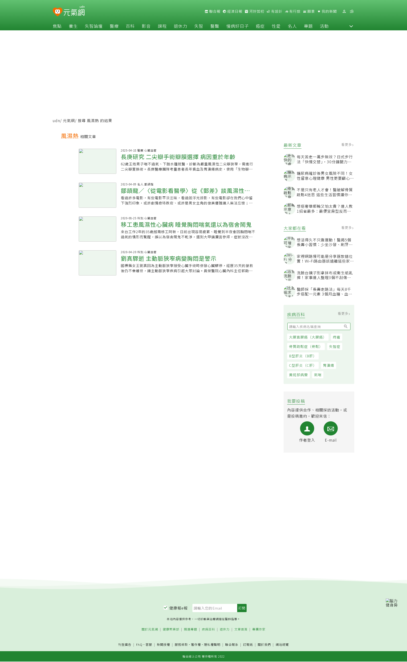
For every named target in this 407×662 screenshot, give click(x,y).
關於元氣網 (150, 629)
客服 (149, 644)
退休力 (180, 26)
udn (56, 120)
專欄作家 (258, 629)
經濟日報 (234, 11)
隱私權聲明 (212, 644)
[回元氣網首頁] (74, 11)
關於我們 (264, 644)
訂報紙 (248, 644)
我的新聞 (329, 11)
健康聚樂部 (171, 629)
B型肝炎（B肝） (303, 355)
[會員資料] (344, 11)
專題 (308, 26)
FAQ (139, 644)
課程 (162, 26)
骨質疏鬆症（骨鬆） (306, 346)
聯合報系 (231, 644)
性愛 (276, 26)
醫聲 (214, 26)
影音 (146, 26)
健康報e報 (178, 608)
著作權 (196, 644)
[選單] (351, 11)
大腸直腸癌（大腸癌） (308, 337)
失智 (198, 26)
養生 (73, 26)
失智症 (334, 346)
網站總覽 (282, 644)
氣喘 (318, 374)
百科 (130, 26)
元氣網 (69, 120)
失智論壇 (94, 26)
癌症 (260, 26)
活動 (324, 26)
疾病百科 (208, 629)
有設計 (276, 11)
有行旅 (294, 11)
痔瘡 (336, 337)
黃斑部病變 (298, 374)
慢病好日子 (237, 26)
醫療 (114, 26)
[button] (351, 26)
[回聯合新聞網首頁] (57, 12)
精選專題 (190, 629)
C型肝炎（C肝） (303, 365)
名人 (292, 26)
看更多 (347, 144)
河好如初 (256, 11)
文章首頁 (241, 629)
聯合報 (214, 11)
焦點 (57, 26)
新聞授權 (163, 644)
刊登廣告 (124, 644)
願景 (310, 11)
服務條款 (181, 644)
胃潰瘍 (328, 365)
